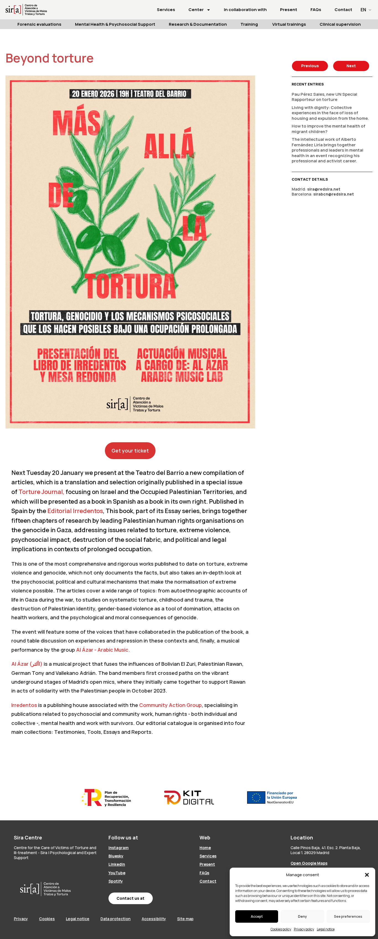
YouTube (116, 872)
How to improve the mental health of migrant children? (328, 128)
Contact (343, 9)
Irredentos (24, 705)
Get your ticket (130, 450)
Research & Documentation (198, 24)
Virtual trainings (289, 24)
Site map (185, 918)
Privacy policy (304, 929)
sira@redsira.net (323, 189)
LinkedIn (116, 864)
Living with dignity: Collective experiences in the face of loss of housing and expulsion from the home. (330, 113)
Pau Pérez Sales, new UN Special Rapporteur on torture (324, 97)
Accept (257, 916)
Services (166, 9)
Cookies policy (281, 929)
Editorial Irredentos (75, 511)
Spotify (115, 881)
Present (288, 9)
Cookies (47, 918)
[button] (367, 875)
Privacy (21, 918)
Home (205, 847)
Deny (302, 916)
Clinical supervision (340, 24)
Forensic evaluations (39, 24)
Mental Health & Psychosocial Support (115, 24)
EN (363, 10)
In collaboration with (245, 9)
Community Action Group (170, 705)
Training (249, 24)
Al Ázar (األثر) (27, 663)
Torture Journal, (41, 492)
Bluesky (115, 856)
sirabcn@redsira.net (333, 194)
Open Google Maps (309, 863)
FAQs (315, 9)
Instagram (118, 847)
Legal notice (326, 929)
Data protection (115, 918)
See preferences (348, 916)
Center (196, 9)
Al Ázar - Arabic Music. (103, 649)
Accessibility (154, 918)
